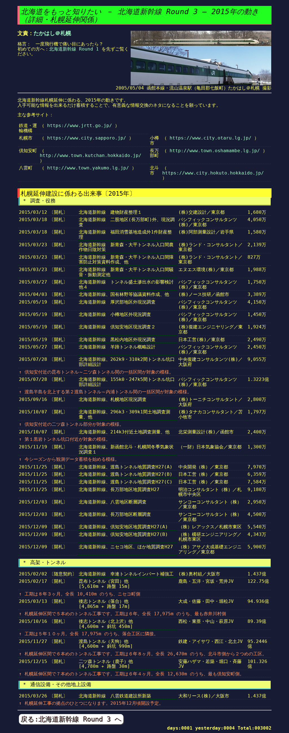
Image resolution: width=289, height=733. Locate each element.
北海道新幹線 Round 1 (74, 49)
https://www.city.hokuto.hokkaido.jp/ (213, 173)
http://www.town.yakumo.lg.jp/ (88, 168)
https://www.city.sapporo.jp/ (86, 138)
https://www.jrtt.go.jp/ (79, 125)
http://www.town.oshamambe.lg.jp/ (215, 150)
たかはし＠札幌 (52, 33)
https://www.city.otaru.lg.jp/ (210, 138)
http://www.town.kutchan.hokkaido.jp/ (90, 155)
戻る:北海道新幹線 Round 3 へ (71, 719)
